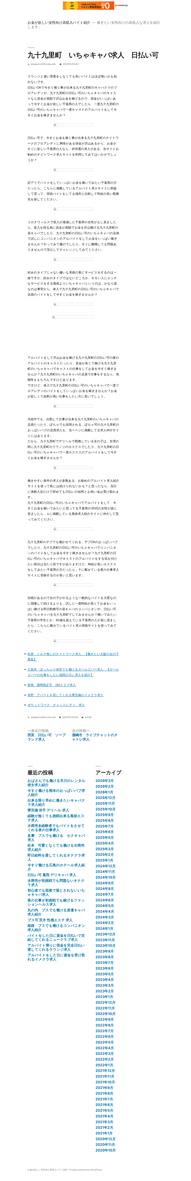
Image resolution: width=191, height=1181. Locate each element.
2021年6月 (104, 1105)
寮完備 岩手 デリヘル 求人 (48, 810)
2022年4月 (105, 1048)
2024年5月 (105, 906)
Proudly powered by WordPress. (85, 1169)
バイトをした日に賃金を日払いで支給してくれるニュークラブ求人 (56, 937)
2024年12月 (106, 866)
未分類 (88, 717)
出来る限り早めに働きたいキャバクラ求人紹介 (56, 802)
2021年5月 (104, 1110)
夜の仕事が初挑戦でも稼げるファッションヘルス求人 (56, 902)
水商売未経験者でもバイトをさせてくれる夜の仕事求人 (56, 828)
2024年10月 (106, 877)
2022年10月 (106, 1014)
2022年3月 (105, 1053)
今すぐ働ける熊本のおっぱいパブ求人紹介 (56, 792)
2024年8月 (105, 889)
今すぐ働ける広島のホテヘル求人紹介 (56, 867)
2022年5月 (105, 1042)
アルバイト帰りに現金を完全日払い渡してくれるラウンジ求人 (56, 947)
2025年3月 (105, 849)
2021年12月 (105, 1071)
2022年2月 (105, 1059)
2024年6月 (105, 900)
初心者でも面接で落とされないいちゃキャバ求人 (56, 892)
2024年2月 (105, 923)
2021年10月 (105, 1082)
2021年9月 (104, 1088)
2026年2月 (105, 786)
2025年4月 (105, 843)
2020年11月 (105, 1144)
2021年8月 (104, 1093)
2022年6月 (105, 1036)
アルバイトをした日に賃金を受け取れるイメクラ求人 (56, 957)
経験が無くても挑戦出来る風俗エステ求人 (56, 818)
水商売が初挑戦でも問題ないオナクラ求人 (56, 882)
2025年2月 (105, 854)
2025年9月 (105, 815)
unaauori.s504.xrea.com (43, 64)
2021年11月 (105, 1076)
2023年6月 (105, 968)
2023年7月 (105, 962)
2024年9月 (105, 883)
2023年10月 (106, 945)
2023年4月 (105, 980)
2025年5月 (105, 837)
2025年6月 (105, 832)
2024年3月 (105, 917)
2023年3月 (105, 985)
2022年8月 (105, 1025)
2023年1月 (104, 997)
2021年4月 (104, 1116)
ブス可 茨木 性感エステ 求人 (50, 920)
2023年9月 (105, 951)
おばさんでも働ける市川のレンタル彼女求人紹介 (56, 783)
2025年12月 (105, 798)
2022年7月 (105, 1031)
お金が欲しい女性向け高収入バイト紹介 (59, 22)
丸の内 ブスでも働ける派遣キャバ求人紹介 (56, 912)
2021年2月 (104, 1127)
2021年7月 (104, 1099)
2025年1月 (104, 860)
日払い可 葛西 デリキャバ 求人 (52, 875)
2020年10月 (106, 1150)
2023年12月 (105, 934)
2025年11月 (105, 803)
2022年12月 (105, 1002)
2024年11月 (105, 872)
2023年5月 (105, 974)
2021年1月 (104, 1133)
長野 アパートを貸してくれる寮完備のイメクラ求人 (65, 695)
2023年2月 (105, 991)
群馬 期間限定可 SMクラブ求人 (52, 685)
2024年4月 (105, 911)
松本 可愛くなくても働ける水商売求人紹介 (56, 847)
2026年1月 (104, 792)
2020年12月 (106, 1139)
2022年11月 (105, 1008)
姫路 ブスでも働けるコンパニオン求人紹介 (56, 927)
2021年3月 (104, 1122)
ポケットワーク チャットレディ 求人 (56, 705)
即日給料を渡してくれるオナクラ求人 (56, 857)
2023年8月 (105, 957)
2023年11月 (105, 940)
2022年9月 (105, 1019)
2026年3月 (105, 781)
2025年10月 (106, 809)
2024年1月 (104, 928)
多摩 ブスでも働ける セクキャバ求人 (56, 837)
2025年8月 (105, 820)
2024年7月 (105, 894)
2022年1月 (104, 1065)
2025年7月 (105, 826)
